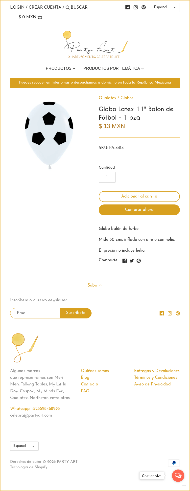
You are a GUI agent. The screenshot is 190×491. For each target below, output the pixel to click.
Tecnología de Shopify (29, 467)
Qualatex (107, 98)
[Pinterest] (144, 7)
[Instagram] (136, 7)
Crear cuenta (45, 7)
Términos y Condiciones (155, 378)
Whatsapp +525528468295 (35, 409)
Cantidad (107, 168)
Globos (126, 98)
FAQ (85, 391)
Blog (85, 378)
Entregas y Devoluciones (157, 371)
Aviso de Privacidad (152, 384)
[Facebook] (127, 7)
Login (17, 7)
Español (160, 7)
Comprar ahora (139, 210)
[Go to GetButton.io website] (178, 486)
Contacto (89, 384)
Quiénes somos (95, 371)
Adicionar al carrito (139, 196)
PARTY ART (67, 462)
